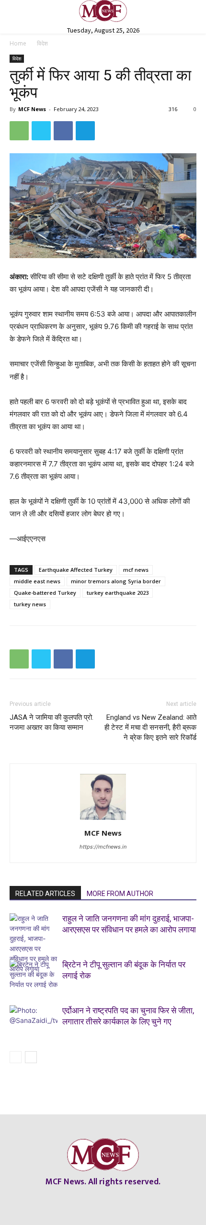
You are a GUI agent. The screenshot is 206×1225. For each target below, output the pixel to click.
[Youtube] (128, 1201)
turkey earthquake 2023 (118, 592)
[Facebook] (63, 130)
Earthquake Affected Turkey (76, 569)
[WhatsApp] (19, 130)
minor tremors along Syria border (116, 581)
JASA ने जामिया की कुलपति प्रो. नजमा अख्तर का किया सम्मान (51, 722)
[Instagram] (95, 1201)
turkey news (30, 604)
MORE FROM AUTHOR (120, 893)
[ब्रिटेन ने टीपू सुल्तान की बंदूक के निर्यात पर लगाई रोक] (33, 975)
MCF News (32, 109)
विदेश (42, 43)
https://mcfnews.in (103, 846)
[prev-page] (16, 1057)
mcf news (136, 569)
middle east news (37, 581)
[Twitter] (41, 130)
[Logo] (103, 11)
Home (18, 43)
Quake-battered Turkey (45, 592)
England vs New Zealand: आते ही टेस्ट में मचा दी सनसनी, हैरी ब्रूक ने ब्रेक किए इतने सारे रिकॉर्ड (150, 727)
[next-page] (31, 1057)
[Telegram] (85, 130)
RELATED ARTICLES (45, 893)
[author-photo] (103, 820)
